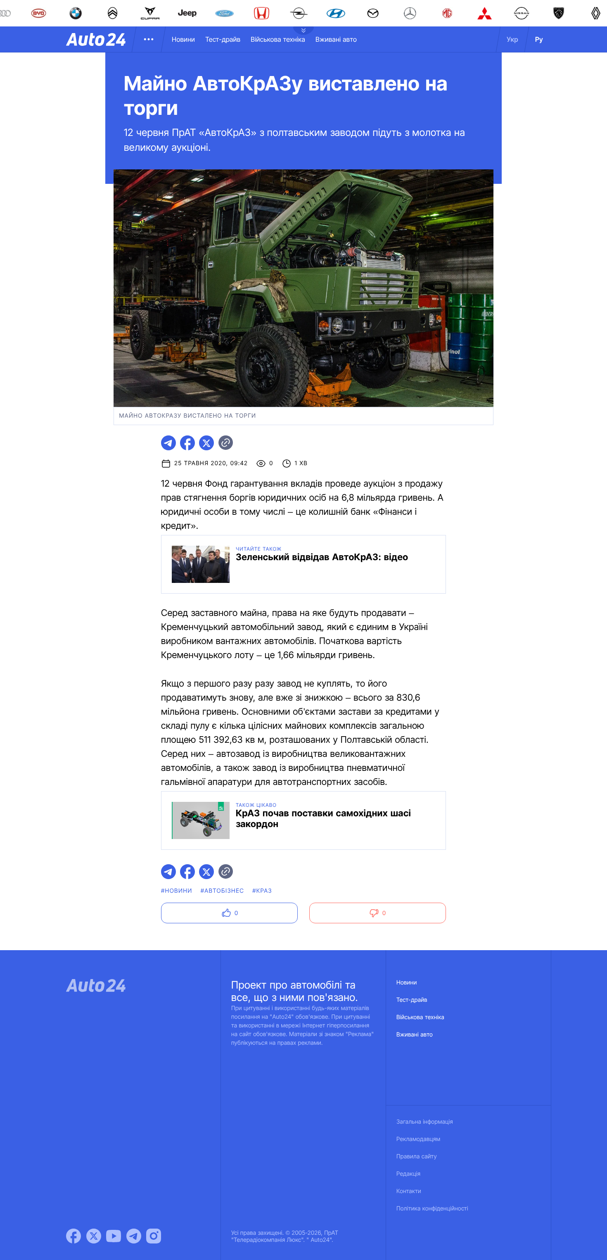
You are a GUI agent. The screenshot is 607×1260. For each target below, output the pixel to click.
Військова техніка (278, 39)
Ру (539, 39)
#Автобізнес (222, 890)
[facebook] (187, 442)
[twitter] (206, 442)
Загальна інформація (424, 1121)
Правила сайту (416, 1156)
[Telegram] (133, 1236)
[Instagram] (153, 1236)
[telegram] (168, 442)
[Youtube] (113, 1236)
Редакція (408, 1173)
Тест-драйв (222, 39)
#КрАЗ (262, 890)
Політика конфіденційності (432, 1208)
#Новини (176, 890)
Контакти (408, 1191)
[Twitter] (93, 1236)
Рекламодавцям (418, 1139)
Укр (512, 39)
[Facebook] (73, 1236)
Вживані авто (336, 39)
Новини (183, 39)
